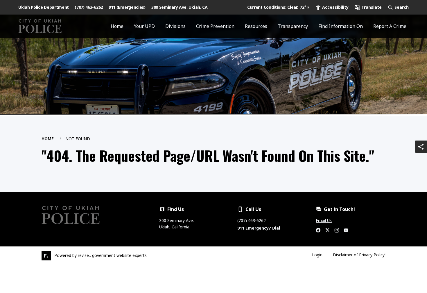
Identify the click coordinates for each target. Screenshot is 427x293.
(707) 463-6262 (89, 7)
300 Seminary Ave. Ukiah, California (176, 224)
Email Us (324, 220)
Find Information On (340, 26)
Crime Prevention (215, 26)
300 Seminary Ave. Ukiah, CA (179, 7)
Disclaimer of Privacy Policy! (359, 255)
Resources (256, 26)
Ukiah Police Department (43, 7)
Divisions (175, 26)
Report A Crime (389, 26)
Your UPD (144, 26)
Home (117, 26)
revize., (84, 255)
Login (317, 255)
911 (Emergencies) (127, 7)
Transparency (293, 26)
